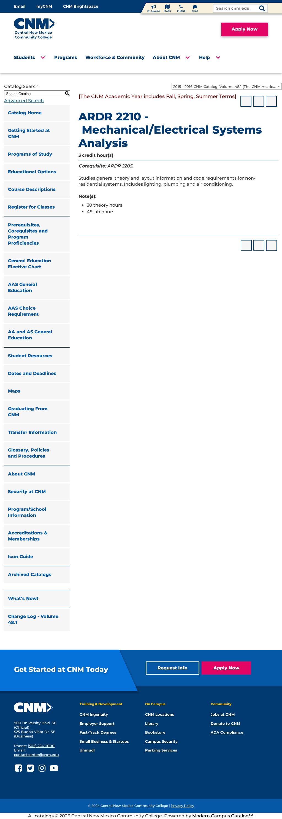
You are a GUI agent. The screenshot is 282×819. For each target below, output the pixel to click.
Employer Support (97, 723)
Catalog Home (25, 112)
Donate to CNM (225, 723)
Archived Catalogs (29, 574)
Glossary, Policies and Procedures (28, 453)
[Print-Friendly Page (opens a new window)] (258, 101)
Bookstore (155, 732)
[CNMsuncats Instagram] (42, 768)
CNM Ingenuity (94, 714)
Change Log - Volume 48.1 (33, 619)
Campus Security (161, 741)
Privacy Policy (182, 806)
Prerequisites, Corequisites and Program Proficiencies (28, 234)
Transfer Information (32, 432)
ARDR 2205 (119, 166)
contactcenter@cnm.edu (36, 754)
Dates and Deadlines (32, 373)
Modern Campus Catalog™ (222, 815)
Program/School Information (27, 512)
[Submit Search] (262, 8)
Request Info (173, 668)
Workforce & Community (115, 57)
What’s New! (23, 598)
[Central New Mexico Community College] (45, 29)
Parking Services (161, 750)
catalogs (44, 815)
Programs (65, 57)
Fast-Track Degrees (98, 732)
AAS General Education (22, 287)
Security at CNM (27, 491)
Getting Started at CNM (29, 133)
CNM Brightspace (80, 6)
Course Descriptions (32, 189)
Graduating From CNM (28, 411)
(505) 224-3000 (41, 746)
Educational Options (32, 171)
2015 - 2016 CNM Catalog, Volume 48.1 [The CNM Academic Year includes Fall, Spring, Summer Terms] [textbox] (227, 86)
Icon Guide (20, 556)
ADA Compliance (227, 732)
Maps (14, 391)
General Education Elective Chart (29, 263)
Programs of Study (30, 154)
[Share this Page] (245, 101)
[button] (42, 59)
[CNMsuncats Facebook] (18, 768)
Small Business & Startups (104, 741)
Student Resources (30, 355)
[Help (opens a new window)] (271, 101)
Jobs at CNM (223, 714)
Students (24, 57)
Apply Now (244, 29)
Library (151, 723)
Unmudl (87, 750)
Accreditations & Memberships (27, 536)
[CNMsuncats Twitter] (30, 768)
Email (19, 6)
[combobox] (227, 86)
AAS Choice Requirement (23, 311)
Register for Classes (31, 207)
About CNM (166, 57)
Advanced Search (24, 100)
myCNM (44, 6)
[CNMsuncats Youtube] (54, 768)
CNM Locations (159, 714)
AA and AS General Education (30, 334)
